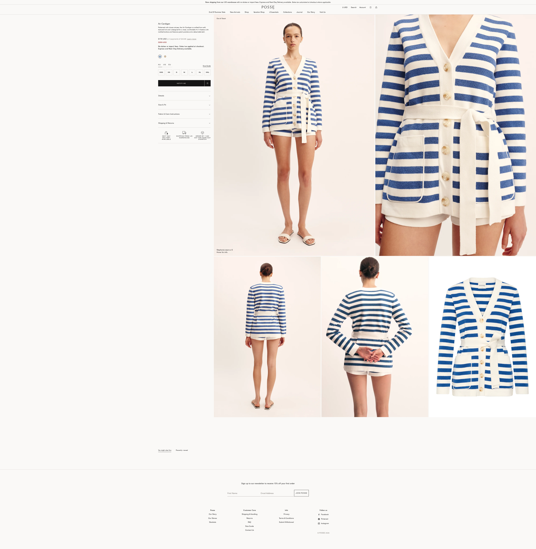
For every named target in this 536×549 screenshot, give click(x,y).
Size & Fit (162, 105)
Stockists (212, 522)
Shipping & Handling (249, 514)
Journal (299, 12)
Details (161, 96)
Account (362, 7)
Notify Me (181, 83)
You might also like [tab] (164, 450)
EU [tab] (169, 65)
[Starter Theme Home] (268, 7)
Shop (247, 12)
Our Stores (212, 518)
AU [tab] (159, 65)
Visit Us (323, 12)
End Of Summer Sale (217, 12)
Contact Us (249, 530)
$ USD (344, 7)
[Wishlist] (370, 7)
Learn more (191, 39)
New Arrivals (235, 12)
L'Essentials (273, 12)
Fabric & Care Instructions (169, 114)
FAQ (249, 522)
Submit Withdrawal (286, 522)
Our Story (311, 12)
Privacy (286, 514)
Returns (250, 518)
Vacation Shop (259, 12)
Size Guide (207, 66)
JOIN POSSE (301, 493)
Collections (287, 12)
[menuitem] (235, 12)
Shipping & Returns (166, 123)
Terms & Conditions (286, 518)
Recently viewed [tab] (182, 450)
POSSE (322, 533)
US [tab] (164, 65)
